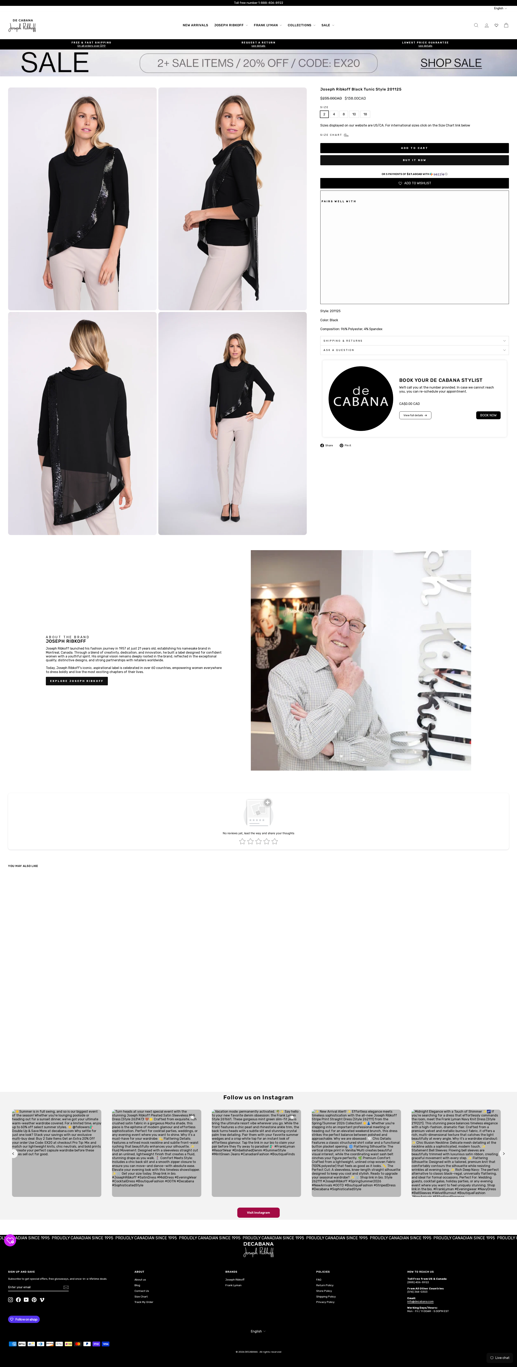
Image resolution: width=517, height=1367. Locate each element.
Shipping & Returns (343, 340)
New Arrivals (195, 25)
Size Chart (141, 1296)
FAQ (318, 1279)
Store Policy (324, 1290)
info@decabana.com (420, 1301)
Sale (326, 25)
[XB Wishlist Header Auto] (496, 25)
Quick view (69, 1056)
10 (354, 114)
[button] (414, 174)
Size (324, 107)
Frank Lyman (266, 25)
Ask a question (339, 350)
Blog (137, 1285)
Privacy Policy (325, 1302)
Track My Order (144, 1302)
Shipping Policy (326, 1296)
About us (140, 1279)
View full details (413, 415)
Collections (300, 25)
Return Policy (325, 1285)
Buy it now (415, 160)
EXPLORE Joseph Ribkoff (77, 680)
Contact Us (142, 1290)
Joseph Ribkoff (229, 25)
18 (365, 114)
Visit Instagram (258, 1212)
